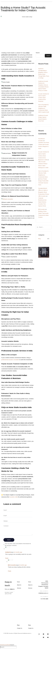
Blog (39, 238)
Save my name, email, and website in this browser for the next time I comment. (18, 544)
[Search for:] (44, 227)
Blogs (18, 625)
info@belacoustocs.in (43, 593)
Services (19, 588)
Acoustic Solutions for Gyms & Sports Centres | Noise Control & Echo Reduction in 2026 (43, 155)
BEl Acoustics (41, 209)
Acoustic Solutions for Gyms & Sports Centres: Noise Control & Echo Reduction (43, 97)
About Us (19, 585)
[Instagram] (39, 634)
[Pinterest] (43, 637)
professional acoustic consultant (10, 359)
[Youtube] (48, 637)
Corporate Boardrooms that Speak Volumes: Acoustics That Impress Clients (42, 202)
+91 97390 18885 (44, 598)
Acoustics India (13, 497)
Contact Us (19, 628)
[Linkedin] (48, 634)
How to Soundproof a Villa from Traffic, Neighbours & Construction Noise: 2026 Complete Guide (43, 108)
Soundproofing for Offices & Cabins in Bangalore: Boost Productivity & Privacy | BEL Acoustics (43, 192)
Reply (6, 558)
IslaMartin (8, 552)
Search (38, 52)
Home (18, 581)
